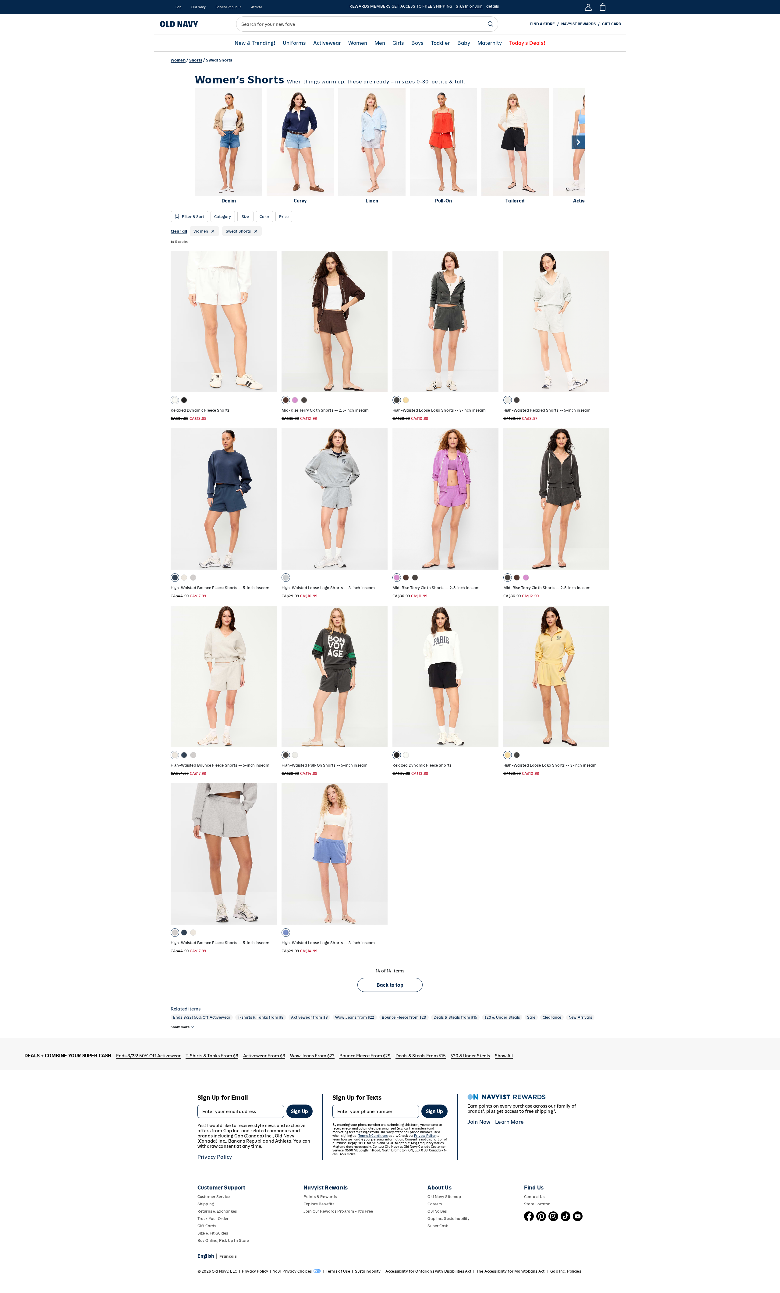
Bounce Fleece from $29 (404, 1017)
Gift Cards (206, 1226)
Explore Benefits (318, 1204)
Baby (463, 43)
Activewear (327, 43)
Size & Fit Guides (212, 1233)
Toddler (440, 43)
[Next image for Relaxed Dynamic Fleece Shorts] (269, 321)
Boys (417, 43)
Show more (180, 1027)
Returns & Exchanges (217, 1211)
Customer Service (213, 1196)
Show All (504, 1055)
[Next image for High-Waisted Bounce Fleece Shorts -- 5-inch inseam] (269, 499)
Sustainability (368, 1271)
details (492, 6)
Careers (434, 1204)
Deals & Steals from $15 (455, 1017)
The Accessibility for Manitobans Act (510, 1271)
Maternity (489, 43)
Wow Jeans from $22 (354, 1017)
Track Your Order (213, 1218)
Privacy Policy (214, 1157)
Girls (398, 43)
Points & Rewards (320, 1196)
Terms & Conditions (373, 1135)
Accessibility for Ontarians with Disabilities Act (428, 1271)
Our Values (437, 1211)
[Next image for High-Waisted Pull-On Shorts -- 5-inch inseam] (380, 676)
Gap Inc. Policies (565, 1271)
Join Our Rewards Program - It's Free (338, 1211)
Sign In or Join (469, 6)
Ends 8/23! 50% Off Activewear (201, 1017)
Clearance (552, 1017)
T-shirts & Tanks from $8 (261, 1017)
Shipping (205, 1204)
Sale (531, 1017)
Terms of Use (338, 1271)
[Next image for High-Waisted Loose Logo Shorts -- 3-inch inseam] (491, 321)
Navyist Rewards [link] (578, 24)
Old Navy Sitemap (444, 1196)
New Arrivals (580, 1017)
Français (228, 1256)
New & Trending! (255, 43)
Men (379, 43)
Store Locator (537, 1204)
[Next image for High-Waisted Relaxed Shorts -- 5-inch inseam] (602, 321)
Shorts (195, 60)
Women (357, 43)
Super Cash (437, 1226)
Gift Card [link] (611, 24)
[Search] (490, 24)
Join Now (478, 1122)
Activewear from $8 (309, 1017)
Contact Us (534, 1196)
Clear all (179, 231)
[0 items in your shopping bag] (602, 7)
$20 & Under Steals (502, 1017)
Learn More (509, 1122)
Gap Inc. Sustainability (448, 1218)
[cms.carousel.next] (578, 142)
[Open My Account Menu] (588, 7)
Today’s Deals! (527, 43)
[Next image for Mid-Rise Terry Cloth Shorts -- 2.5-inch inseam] (380, 321)
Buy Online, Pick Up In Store (223, 1240)
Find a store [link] (542, 24)
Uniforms (294, 43)
